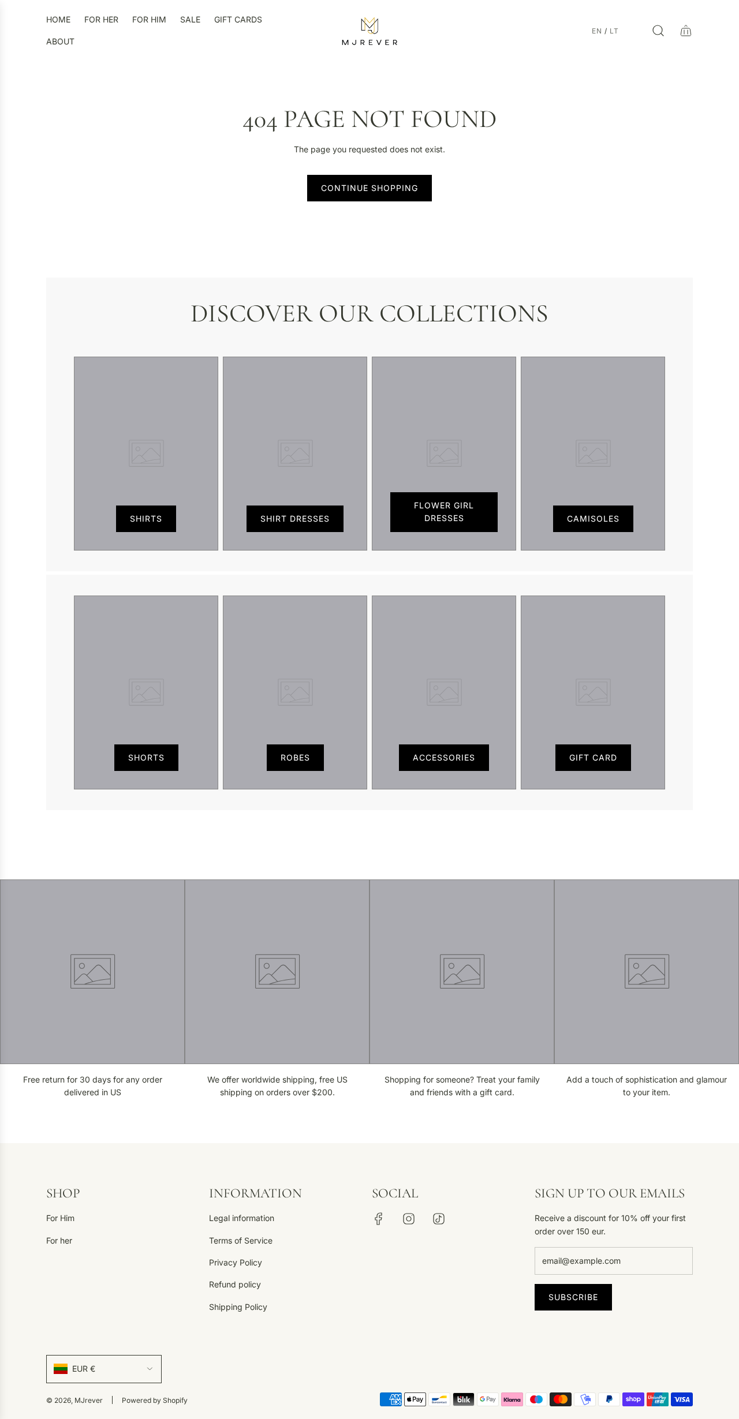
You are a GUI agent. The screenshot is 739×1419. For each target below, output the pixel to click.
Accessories (444, 757)
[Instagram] (409, 1219)
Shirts (146, 518)
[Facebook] (379, 1219)
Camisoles (593, 518)
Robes (295, 757)
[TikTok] (439, 1219)
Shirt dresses (295, 518)
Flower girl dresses (444, 511)
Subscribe (573, 1297)
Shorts (146, 757)
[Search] (658, 30)
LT (614, 31)
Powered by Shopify (155, 1400)
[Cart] (686, 30)
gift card (593, 757)
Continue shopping (369, 188)
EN (597, 31)
